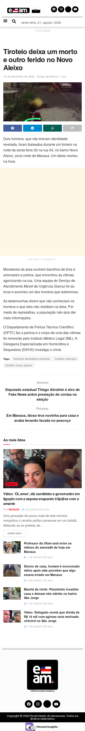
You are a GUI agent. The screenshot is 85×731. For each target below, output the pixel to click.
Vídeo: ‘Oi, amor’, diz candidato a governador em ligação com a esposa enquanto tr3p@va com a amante (41, 498)
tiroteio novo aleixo (18, 365)
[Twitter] (47, 704)
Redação (14, 509)
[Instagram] (38, 704)
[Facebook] (28, 704)
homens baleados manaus (32, 359)
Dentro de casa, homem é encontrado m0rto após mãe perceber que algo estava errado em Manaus (52, 570)
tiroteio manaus (65, 359)
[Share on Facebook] (12, 128)
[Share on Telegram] (32, 128)
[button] (5, 21)
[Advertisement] (42, 212)
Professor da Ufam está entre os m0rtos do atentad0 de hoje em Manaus (48, 547)
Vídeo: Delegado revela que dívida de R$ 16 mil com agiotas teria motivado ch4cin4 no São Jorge (52, 616)
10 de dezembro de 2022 (18, 76)
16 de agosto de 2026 (39, 580)
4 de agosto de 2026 (36, 509)
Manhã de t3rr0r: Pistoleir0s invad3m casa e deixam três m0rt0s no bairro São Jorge (51, 593)
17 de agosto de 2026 (39, 557)
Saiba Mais (16, 532)
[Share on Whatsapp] (52, 128)
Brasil (11, 484)
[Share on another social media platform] (72, 128)
